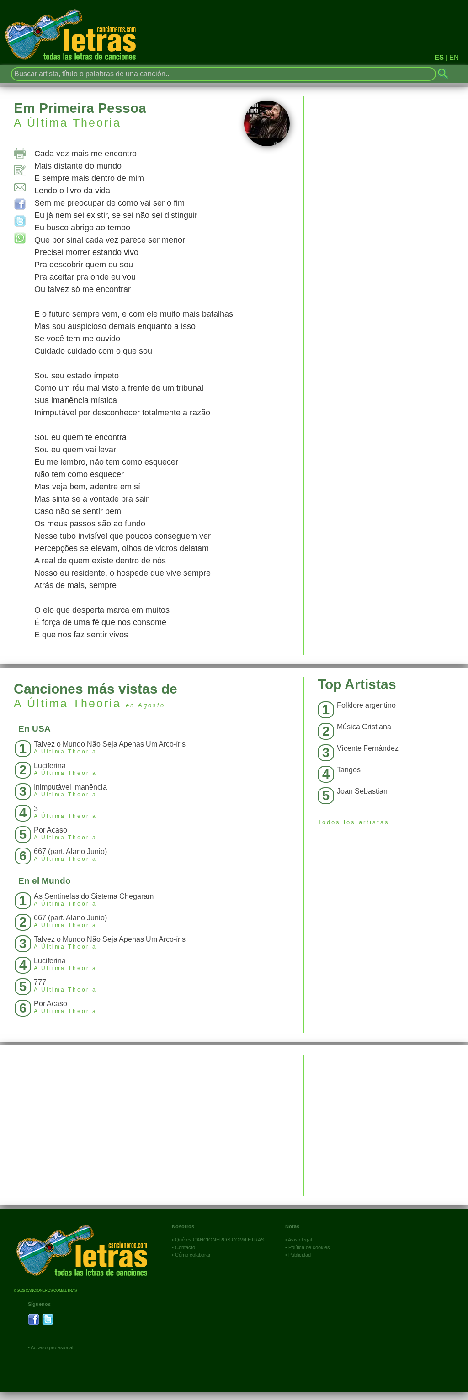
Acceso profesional (52, 1347)
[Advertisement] (386, 1119)
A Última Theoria (67, 122)
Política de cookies (309, 1247)
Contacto (185, 1247)
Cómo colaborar (193, 1254)
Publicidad (299, 1254)
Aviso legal (300, 1239)
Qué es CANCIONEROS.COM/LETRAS (219, 1239)
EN (454, 57)
